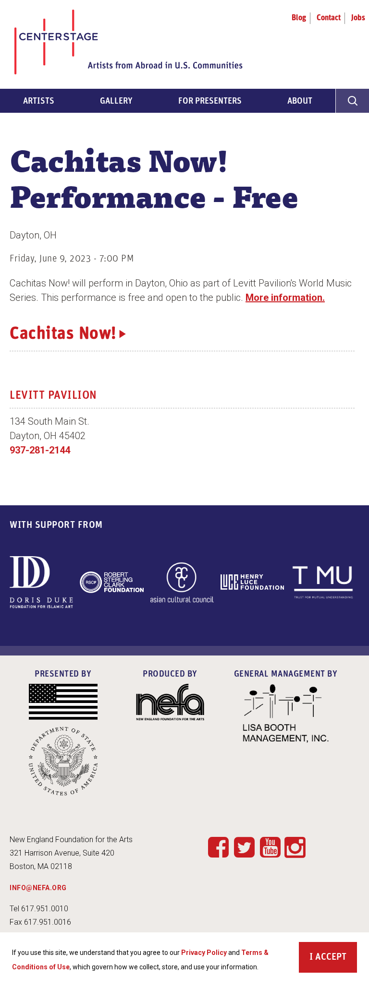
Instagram (295, 848)
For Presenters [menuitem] (210, 101)
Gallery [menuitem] (116, 101)
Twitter (244, 847)
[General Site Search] (352, 101)
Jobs (358, 18)
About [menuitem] (299, 101)
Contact (329, 18)
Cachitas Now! (63, 334)
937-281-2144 (40, 450)
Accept (330, 957)
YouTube (270, 847)
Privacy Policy (204, 952)
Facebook (218, 847)
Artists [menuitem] (38, 101)
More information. (285, 297)
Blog (299, 18)
